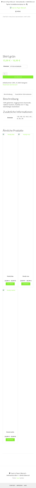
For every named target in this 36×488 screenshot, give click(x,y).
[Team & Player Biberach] (18, 8)
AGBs (25, 485)
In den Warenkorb (18, 76)
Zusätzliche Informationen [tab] (23, 94)
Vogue (18, 478)
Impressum (19, 485)
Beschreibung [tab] (8, 94)
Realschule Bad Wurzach (16, 16)
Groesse (6, 66)
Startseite (5, 16)
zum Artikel (10, 283)
